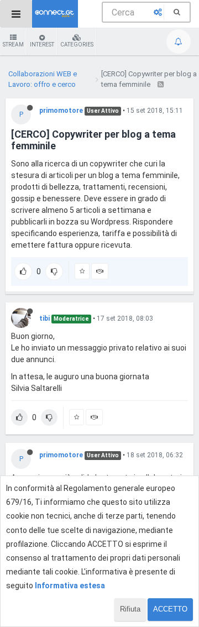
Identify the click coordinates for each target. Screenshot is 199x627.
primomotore (61, 110)
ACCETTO (170, 609)
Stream (13, 44)
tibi (44, 318)
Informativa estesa (70, 585)
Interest (42, 44)
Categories (76, 44)
